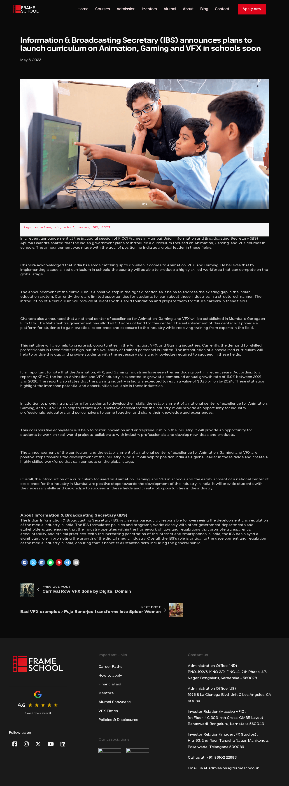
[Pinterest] (59, 562)
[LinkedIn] (41, 562)
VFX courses (249, 243)
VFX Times (108, 711)
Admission (126, 9)
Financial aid (109, 684)
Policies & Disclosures (118, 720)
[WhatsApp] (50, 562)
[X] (33, 562)
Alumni (170, 9)
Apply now (252, 9)
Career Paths (110, 667)
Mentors (149, 9)
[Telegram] (67, 562)
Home (83, 9)
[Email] (76, 562)
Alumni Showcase (114, 702)
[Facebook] (24, 562)
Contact (222, 9)
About (188, 9)
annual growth (199, 377)
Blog (204, 9)
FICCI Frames (130, 239)
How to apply (110, 675)
